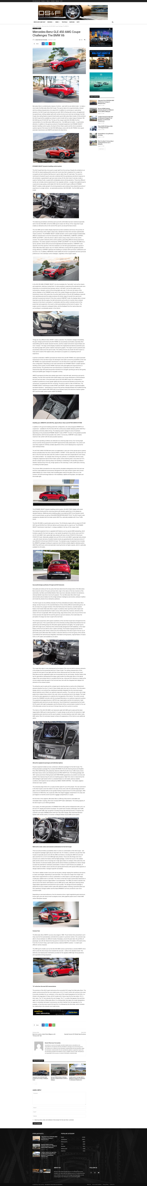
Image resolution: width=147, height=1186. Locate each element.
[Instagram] (94, 1172)
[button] (112, 22)
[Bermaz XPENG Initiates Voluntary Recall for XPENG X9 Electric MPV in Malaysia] (59, 1070)
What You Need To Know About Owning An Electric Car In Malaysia (106, 143)
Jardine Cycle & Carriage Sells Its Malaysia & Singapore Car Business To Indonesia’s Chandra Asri (77, 1078)
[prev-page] (34, 1084)
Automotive (38, 26)
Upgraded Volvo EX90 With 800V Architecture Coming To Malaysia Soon (40, 1078)
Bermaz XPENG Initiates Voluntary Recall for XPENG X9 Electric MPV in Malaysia (59, 1078)
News (40, 28)
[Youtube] (98, 1172)
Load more (101, 149)
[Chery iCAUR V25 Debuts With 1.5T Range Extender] (93, 128)
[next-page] (36, 1084)
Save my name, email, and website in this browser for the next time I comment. (54, 1120)
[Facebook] (43, 43)
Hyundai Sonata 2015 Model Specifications (75, 1034)
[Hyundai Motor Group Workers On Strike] (93, 135)
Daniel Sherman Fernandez (41, 39)
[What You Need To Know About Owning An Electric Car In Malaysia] (93, 143)
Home (34, 26)
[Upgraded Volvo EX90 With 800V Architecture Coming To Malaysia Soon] (41, 1070)
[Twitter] (46, 43)
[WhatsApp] (53, 43)
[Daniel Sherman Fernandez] (34, 40)
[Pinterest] (50, 43)
